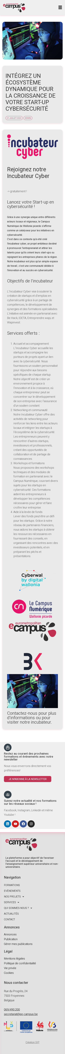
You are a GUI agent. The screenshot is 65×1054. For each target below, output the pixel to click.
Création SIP (32, 1042)
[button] (60, 7)
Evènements (12, 891)
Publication (11, 939)
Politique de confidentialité (20, 963)
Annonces (10, 934)
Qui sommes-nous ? (16, 908)
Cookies (9, 973)
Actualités (11, 914)
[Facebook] (23, 823)
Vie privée (10, 968)
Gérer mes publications (18, 944)
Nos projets (12, 897)
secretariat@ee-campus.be (21, 1014)
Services (10, 902)
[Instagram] (31, 823)
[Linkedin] (7, 823)
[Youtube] (15, 823)
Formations (12, 885)
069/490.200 (12, 1009)
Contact (9, 919)
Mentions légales (14, 959)
